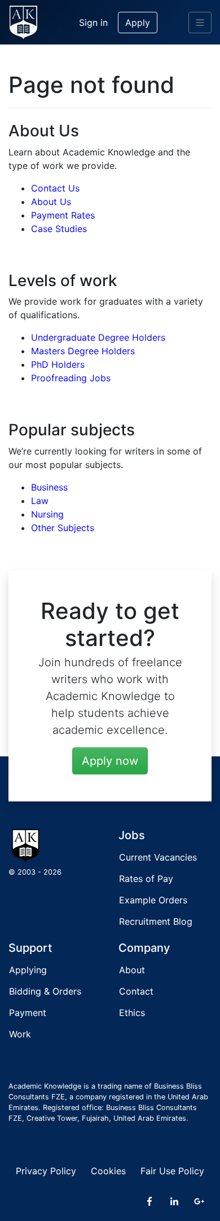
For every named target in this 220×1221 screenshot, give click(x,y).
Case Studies (59, 228)
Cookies (108, 1171)
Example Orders (153, 900)
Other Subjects (62, 527)
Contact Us (55, 188)
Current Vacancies (158, 857)
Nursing (47, 514)
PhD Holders (58, 364)
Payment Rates (63, 215)
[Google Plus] (199, 1201)
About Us (51, 201)
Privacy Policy (46, 1171)
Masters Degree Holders (83, 351)
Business (49, 487)
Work (20, 1034)
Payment (27, 1012)
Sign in (93, 22)
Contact (136, 991)
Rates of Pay (146, 878)
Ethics (132, 1012)
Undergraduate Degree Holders (98, 337)
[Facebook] (149, 1201)
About (132, 969)
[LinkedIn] (174, 1201)
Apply (137, 22)
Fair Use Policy (172, 1171)
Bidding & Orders (45, 991)
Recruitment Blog (155, 921)
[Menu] (200, 22)
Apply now (110, 761)
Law (40, 500)
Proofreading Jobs (71, 378)
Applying (28, 969)
